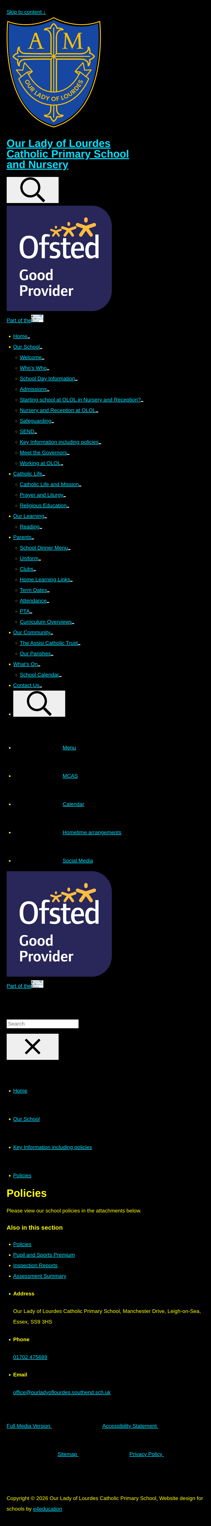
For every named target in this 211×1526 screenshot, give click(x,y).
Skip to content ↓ (26, 12)
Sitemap (68, 1454)
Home (20, 1091)
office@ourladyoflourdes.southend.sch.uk (62, 1392)
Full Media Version (29, 1426)
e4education (47, 1509)
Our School (26, 1119)
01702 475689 (30, 1357)
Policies (22, 1175)
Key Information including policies (52, 1147)
